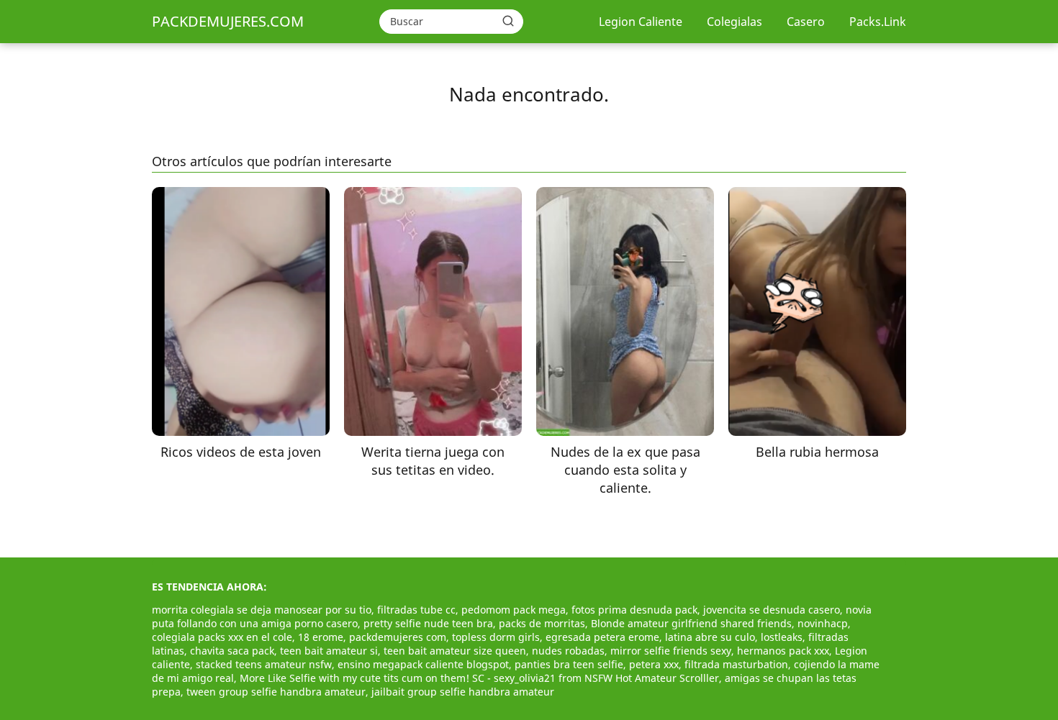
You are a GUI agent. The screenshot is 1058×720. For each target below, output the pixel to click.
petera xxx (654, 664)
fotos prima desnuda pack (634, 609)
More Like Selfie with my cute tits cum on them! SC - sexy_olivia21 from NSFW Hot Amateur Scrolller (479, 678)
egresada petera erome (602, 637)
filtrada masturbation (736, 664)
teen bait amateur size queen (455, 650)
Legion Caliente (640, 21)
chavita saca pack (232, 650)
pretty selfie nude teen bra (428, 623)
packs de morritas (542, 623)
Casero (806, 21)
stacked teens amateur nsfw (264, 664)
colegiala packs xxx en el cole (222, 637)
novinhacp (822, 623)
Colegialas (734, 21)
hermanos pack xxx (783, 650)
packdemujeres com (397, 637)
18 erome (320, 637)
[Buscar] (508, 20)
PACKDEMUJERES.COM (228, 21)
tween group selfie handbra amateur (276, 691)
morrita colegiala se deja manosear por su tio (261, 609)
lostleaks (781, 637)
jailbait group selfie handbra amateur (462, 691)
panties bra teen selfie (569, 664)
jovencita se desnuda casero (771, 609)
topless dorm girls (496, 637)
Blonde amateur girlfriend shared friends (691, 623)
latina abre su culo (710, 637)
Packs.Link (877, 21)
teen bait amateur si (329, 650)
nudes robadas (568, 650)
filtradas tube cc (416, 609)
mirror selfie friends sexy (670, 650)
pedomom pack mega (513, 609)
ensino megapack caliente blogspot (423, 664)
